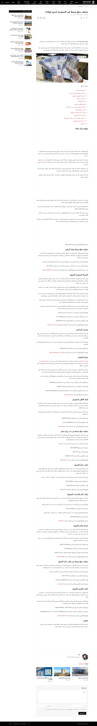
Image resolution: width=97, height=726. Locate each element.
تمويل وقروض (40, 2)
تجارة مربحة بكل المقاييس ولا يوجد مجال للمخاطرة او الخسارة (16, 22)
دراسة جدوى (65, 2)
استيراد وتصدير (53, 2)
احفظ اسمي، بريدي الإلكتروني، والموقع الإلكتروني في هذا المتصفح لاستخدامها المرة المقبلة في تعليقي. (65, 709)
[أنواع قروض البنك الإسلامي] (62, 671)
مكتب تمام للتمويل (80, 110)
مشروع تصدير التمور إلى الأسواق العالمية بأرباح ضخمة (17, 42)
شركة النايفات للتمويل (79, 361)
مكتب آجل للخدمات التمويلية (78, 112)
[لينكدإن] (81, 18)
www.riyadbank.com (48, 270)
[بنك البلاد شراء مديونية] (80, 671)
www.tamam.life (64, 489)
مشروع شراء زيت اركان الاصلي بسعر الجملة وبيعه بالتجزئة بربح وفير (16, 29)
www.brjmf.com (64, 460)
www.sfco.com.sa (52, 325)
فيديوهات (7, 2)
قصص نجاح (18, 2)
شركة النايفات (82, 101)
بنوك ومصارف (34, 2)
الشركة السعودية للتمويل (79, 96)
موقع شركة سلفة (81, 90)
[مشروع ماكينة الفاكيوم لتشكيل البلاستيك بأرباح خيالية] (28, 63)
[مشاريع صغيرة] (88, 2)
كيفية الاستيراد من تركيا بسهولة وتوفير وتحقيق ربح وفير (17, 15)
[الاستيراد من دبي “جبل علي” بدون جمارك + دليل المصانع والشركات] (28, 56)
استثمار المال (46, 2)
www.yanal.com (61, 584)
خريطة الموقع (24, 723)
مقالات (12, 2)
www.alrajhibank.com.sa (56, 352)
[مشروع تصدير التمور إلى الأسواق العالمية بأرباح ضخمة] (28, 43)
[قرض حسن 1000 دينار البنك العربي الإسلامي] (44, 671)
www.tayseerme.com (63, 615)
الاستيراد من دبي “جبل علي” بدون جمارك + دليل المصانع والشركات (16, 55)
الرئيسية (76, 2)
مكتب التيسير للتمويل (80, 121)
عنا (28, 723)
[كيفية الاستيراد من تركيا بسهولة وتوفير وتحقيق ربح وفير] (28, 16)
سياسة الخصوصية (17, 723)
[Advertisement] (62, 30)
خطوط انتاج (59, 2)
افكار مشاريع (71, 2)
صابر (84, 14)
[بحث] (2, 2)
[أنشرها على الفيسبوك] (87, 18)
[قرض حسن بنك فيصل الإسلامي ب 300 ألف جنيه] (28, 36)
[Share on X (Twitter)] (84, 18)
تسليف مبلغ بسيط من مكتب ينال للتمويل (75, 118)
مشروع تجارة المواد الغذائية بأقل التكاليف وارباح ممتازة (17, 49)
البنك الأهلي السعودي (80, 104)
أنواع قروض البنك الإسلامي (64, 678)
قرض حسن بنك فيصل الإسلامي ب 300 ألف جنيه (16, 35)
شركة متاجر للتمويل (80, 115)
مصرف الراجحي (81, 98)
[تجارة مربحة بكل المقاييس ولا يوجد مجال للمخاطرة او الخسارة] (28, 23)
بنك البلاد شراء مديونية (83, 678)
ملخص (83, 123)
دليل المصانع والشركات (26, 2)
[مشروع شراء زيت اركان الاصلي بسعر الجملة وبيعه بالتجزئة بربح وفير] (28, 30)
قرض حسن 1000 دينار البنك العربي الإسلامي (44, 678)
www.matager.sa (61, 556)
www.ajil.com (62, 521)
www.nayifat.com (69, 394)
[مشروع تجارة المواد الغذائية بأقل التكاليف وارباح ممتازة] (28, 50)
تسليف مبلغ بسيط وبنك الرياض (77, 93)
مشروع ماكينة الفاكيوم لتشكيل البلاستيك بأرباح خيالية (17, 62)
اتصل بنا (10, 723)
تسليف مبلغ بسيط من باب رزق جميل (76, 107)
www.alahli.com (62, 426)
